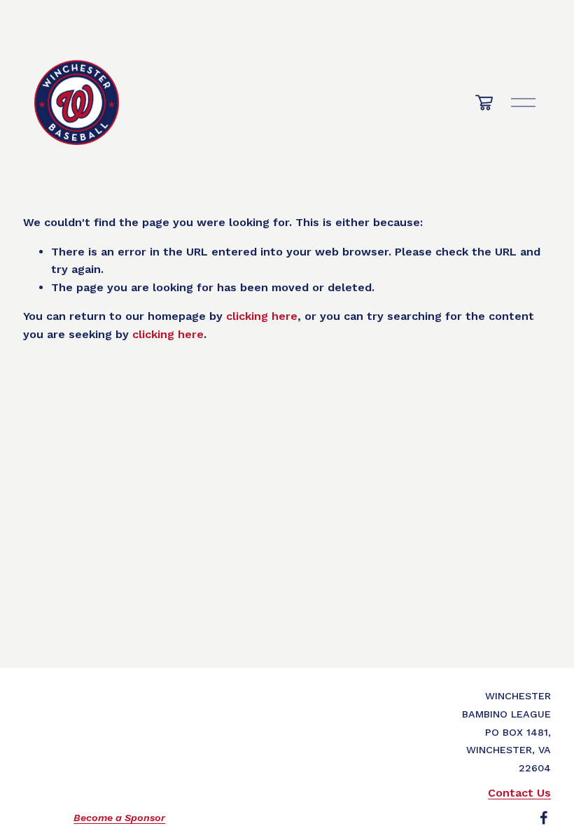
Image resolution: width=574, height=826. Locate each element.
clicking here (262, 316)
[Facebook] (544, 818)
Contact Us (519, 792)
